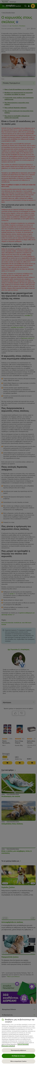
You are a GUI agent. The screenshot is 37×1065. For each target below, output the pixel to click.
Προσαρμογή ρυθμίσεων (18, 1050)
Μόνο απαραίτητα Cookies (18, 1061)
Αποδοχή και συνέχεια (18, 1056)
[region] (18, 1041)
